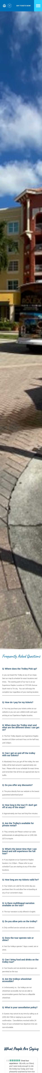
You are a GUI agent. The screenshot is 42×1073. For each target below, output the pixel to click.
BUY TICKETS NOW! (23, 6)
